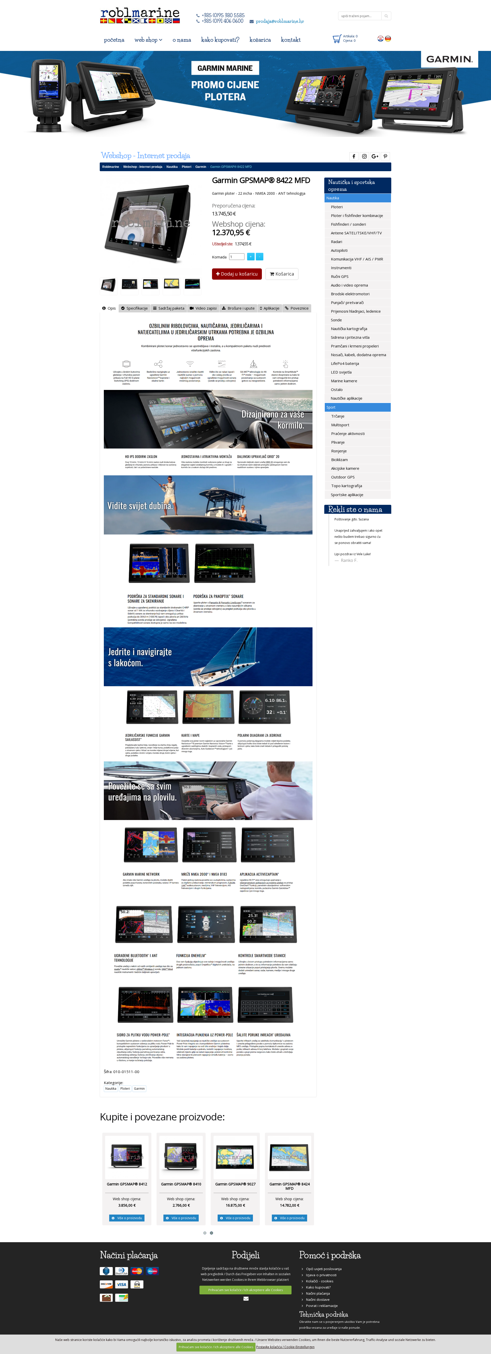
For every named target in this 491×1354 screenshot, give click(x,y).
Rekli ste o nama (355, 509)
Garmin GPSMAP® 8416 (180, 1184)
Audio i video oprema (349, 285)
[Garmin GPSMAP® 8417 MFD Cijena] (126, 1157)
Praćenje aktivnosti (347, 433)
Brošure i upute (240, 308)
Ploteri (186, 167)
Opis (111, 308)
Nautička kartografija (348, 328)
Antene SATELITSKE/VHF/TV (356, 232)
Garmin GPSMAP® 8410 (288, 1184)
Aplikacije (271, 308)
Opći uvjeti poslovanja (322, 1268)
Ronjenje (338, 450)
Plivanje (337, 442)
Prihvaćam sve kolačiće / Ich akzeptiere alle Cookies (245, 1290)
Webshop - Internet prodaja (142, 167)
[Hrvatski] (380, 38)
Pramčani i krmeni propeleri (354, 345)
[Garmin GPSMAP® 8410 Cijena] (288, 1157)
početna (114, 39)
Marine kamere (343, 380)
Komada (219, 256)
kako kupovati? (220, 39)
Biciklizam (339, 459)
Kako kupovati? (317, 1287)
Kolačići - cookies (318, 1281)
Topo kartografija (346, 485)
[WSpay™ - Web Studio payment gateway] (137, 1286)
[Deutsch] (388, 38)
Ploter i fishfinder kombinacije (356, 215)
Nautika (172, 167)
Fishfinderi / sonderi (348, 224)
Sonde (336, 319)
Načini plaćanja (316, 1293)
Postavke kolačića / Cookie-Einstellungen (285, 1347)
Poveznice (298, 308)
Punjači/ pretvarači (347, 302)
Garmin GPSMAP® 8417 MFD (126, 1186)
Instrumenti (340, 267)
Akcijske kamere (344, 468)
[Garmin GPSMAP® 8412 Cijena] (234, 1157)
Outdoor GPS (342, 476)
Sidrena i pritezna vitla (350, 337)
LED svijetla (341, 372)
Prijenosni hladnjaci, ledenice (355, 311)
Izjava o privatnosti (320, 1275)
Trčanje (337, 416)
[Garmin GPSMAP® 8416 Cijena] (180, 1157)
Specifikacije (136, 308)
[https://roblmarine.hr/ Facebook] (353, 155)
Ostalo (336, 389)
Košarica (284, 274)
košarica (260, 39)
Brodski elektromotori (350, 293)
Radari (336, 241)
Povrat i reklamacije (320, 1305)
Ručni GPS (339, 276)
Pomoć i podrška (330, 1255)
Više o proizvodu (127, 1218)
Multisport (339, 424)
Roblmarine (110, 167)
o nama (182, 39)
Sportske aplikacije (346, 494)
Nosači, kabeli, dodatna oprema (358, 354)
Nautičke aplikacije (346, 398)
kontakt (291, 39)
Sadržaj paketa (170, 308)
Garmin (200, 167)
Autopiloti (339, 250)
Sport (331, 407)
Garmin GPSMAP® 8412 (234, 1184)
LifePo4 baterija (344, 363)
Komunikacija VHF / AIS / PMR (356, 258)
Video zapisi (205, 308)
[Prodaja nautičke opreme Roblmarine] (140, 14)
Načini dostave (316, 1299)
